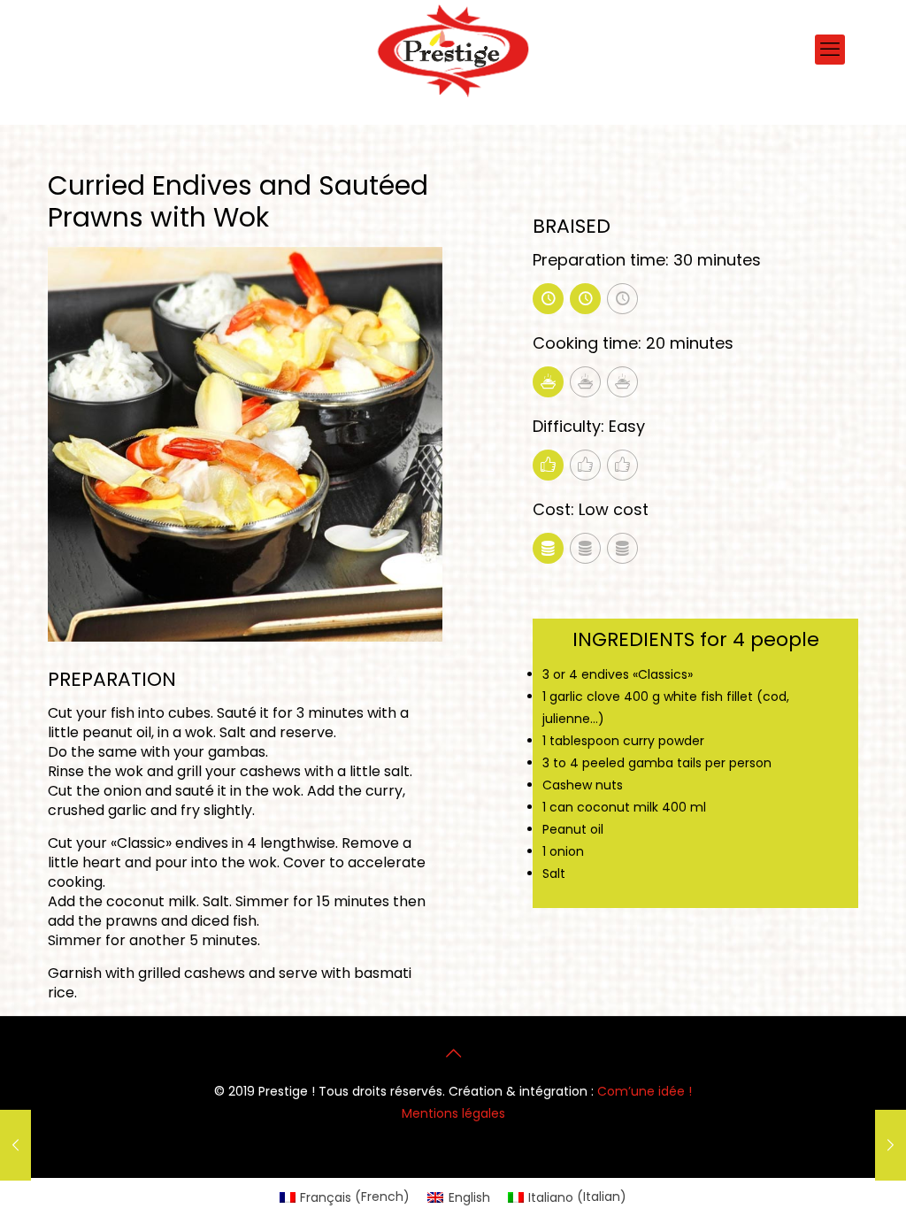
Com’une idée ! (644, 1091)
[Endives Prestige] (453, 50)
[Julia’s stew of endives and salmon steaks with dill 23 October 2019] (15, 1145)
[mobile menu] (830, 50)
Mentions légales (453, 1113)
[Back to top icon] (453, 1053)
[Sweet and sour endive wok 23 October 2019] (890, 1145)
